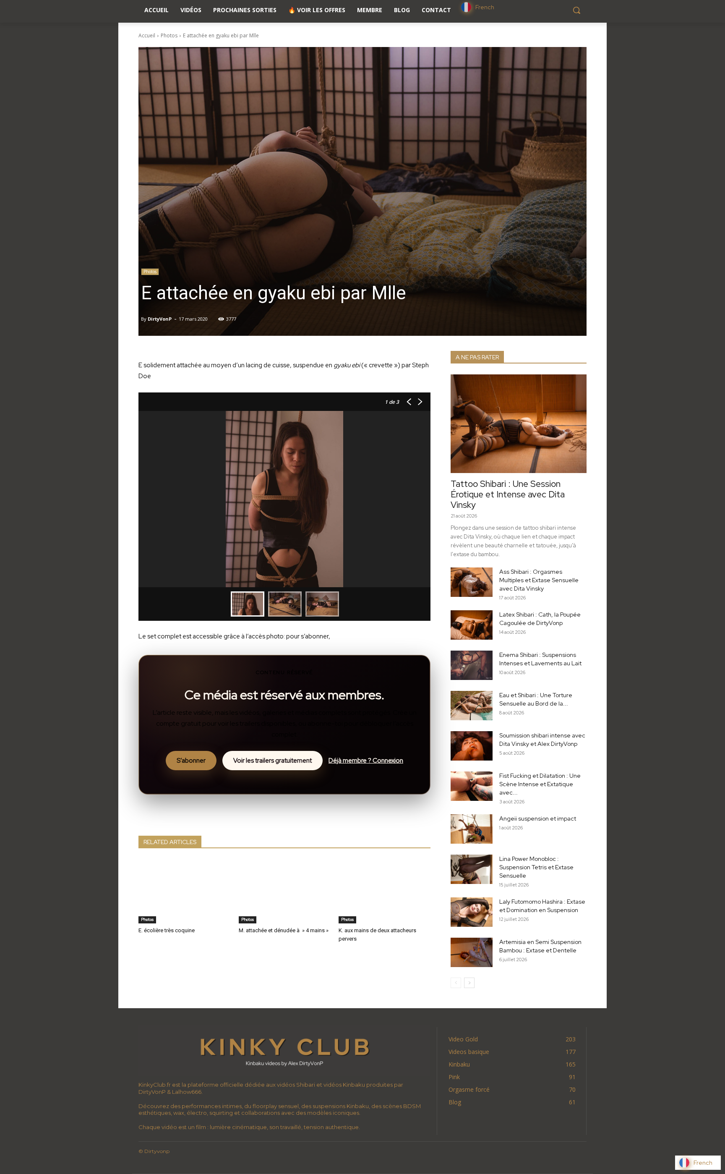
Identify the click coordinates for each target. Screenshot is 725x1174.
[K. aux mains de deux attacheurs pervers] (384, 891)
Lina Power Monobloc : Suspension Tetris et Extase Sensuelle (536, 867)
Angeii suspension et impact (537, 818)
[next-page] (469, 983)
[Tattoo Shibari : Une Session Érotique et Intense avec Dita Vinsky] (519, 423)
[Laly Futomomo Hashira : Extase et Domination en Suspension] (472, 912)
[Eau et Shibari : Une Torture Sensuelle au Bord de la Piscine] (472, 705)
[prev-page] (456, 983)
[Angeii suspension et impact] (472, 829)
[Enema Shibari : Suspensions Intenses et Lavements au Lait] (472, 665)
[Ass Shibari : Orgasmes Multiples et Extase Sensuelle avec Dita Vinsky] (472, 582)
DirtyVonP (160, 319)
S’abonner (191, 760)
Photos (169, 35)
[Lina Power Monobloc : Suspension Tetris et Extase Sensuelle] (472, 869)
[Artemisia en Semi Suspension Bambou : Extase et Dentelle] (472, 952)
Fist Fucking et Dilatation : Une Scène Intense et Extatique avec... (540, 784)
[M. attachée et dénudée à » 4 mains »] (285, 891)
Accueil (146, 35)
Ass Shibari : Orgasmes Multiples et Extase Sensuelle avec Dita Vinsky (539, 580)
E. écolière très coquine (166, 930)
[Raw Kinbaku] (284, 1050)
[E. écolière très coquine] (184, 891)
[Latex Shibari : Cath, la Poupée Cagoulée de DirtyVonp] (472, 625)
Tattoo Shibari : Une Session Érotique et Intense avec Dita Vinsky (508, 494)
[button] (576, 10)
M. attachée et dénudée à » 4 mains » (284, 930)
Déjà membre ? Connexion (366, 760)
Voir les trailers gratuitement (272, 760)
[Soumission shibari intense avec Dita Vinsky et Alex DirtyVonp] (472, 746)
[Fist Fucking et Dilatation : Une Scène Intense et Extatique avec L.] (472, 786)
